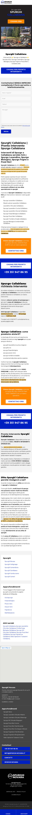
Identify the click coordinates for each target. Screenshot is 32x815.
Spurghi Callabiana (9, 626)
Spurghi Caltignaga (11, 564)
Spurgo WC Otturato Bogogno (13, 720)
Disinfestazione (9, 613)
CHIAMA (8, 813)
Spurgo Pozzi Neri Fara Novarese (13, 726)
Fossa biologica (9, 600)
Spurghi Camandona (11, 567)
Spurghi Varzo (8, 712)
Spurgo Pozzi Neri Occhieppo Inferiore (15, 729)
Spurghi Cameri (10, 576)
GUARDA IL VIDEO (7, 702)
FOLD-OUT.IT (11, 806)
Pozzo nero (8, 604)
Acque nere (8, 607)
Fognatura (8, 610)
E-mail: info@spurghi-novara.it (11, 699)
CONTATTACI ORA (16, 251)
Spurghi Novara (10, 561)
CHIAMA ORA (16, 21)
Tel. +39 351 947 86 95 (16, 785)
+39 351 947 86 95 (11, 749)
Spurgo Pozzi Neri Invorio (11, 723)
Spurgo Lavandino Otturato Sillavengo (15, 717)
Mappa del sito (10, 791)
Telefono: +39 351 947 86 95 (10, 697)
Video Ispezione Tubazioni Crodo (13, 737)
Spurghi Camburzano (12, 573)
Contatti (8, 758)
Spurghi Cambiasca (11, 570)
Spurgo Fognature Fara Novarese (13, 732)
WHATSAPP (24, 813)
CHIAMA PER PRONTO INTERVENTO (16, 71)
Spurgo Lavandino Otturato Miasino (14, 714)
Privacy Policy (21, 791)
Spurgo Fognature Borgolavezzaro (14, 734)
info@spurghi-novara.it (15, 753)
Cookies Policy (16, 794)
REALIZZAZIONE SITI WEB (22, 806)
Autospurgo (9, 597)
